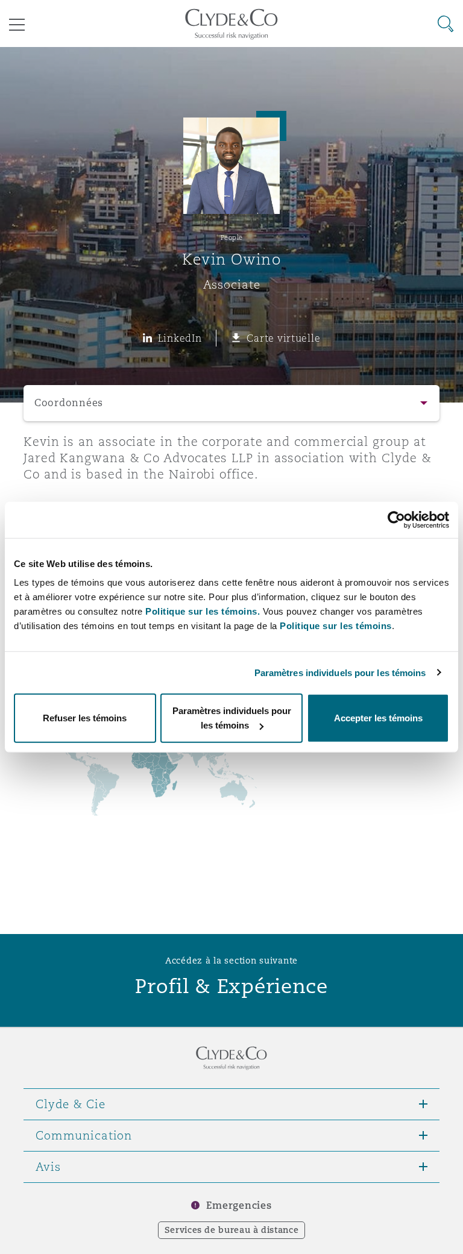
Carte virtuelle (283, 338)
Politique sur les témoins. (202, 611)
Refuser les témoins (85, 718)
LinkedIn (180, 338)
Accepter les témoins (378, 718)
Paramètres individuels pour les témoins (340, 672)
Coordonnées (68, 403)
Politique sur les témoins (336, 626)
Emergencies (238, 1205)
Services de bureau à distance (232, 1229)
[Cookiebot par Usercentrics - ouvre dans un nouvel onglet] (396, 519)
